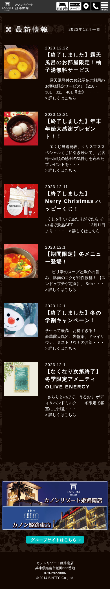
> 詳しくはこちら (60, 98)
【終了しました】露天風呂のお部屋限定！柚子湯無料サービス (73, 62)
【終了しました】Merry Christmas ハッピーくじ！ (73, 201)
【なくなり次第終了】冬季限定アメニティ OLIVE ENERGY (73, 379)
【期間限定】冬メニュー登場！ (73, 257)
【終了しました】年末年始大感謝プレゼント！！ (73, 128)
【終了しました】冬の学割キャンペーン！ (73, 316)
